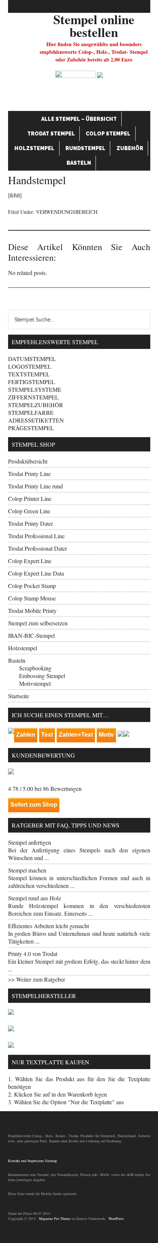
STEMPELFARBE (31, 412)
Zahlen (25, 735)
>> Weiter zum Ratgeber (36, 979)
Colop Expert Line (29, 561)
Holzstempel (34, 148)
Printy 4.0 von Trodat (32, 953)
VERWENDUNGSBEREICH (66, 211)
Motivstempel (35, 683)
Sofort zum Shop (33, 804)
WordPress (116, 1218)
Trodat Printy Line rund (35, 486)
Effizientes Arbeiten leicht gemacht (48, 926)
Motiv (106, 735)
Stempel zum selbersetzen (38, 623)
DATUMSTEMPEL (32, 358)
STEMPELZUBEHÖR (35, 405)
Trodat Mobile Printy (32, 610)
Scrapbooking (35, 668)
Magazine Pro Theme (54, 1218)
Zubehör (129, 148)
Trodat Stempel (51, 134)
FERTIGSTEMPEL (31, 382)
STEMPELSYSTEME (34, 389)
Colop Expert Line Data (36, 573)
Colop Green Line (29, 511)
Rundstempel (85, 148)
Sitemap (51, 1160)
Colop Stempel (108, 134)
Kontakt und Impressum (26, 1160)
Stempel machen (27, 870)
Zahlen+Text (76, 735)
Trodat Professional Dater (37, 548)
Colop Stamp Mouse (32, 598)
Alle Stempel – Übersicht (79, 119)
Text (47, 735)
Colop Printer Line (29, 498)
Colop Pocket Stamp (32, 585)
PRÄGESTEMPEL (31, 428)
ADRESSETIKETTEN (36, 420)
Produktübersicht (27, 461)
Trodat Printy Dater (30, 523)
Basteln (79, 163)
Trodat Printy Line (29, 473)
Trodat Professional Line (36, 536)
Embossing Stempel (42, 676)
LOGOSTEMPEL (29, 366)
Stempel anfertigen (29, 842)
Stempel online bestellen (93, 25)
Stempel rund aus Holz (34, 898)
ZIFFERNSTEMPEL (33, 397)
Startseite (18, 696)
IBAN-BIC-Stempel (31, 635)
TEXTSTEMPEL (29, 374)
